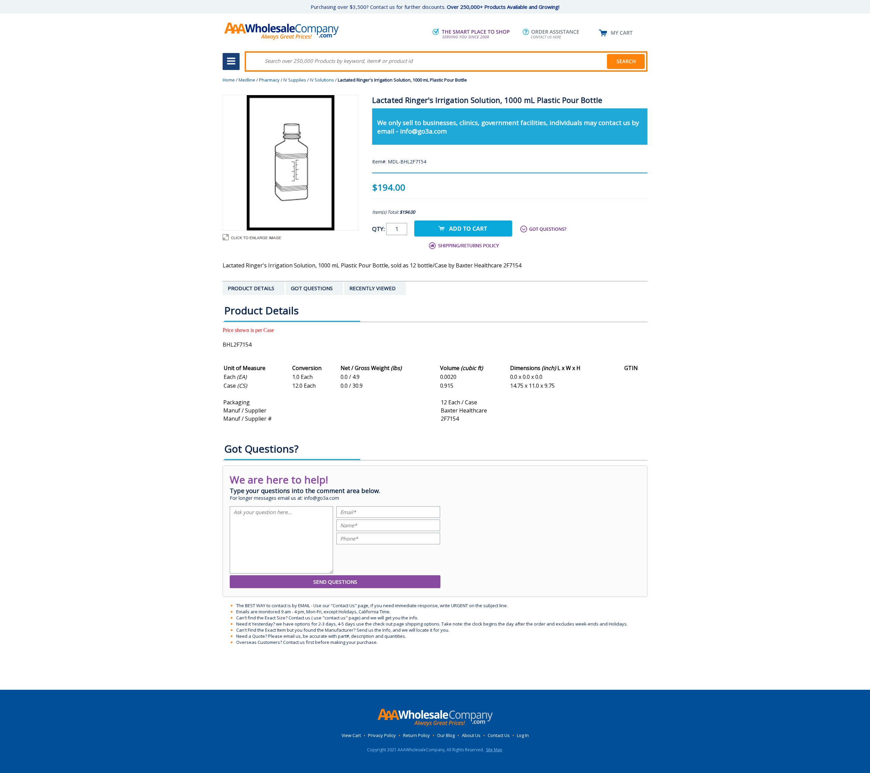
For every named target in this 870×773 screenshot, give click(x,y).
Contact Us (499, 735)
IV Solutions (322, 80)
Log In (523, 735)
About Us (471, 735)
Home (229, 80)
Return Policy (416, 735)
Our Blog (446, 735)
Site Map (494, 750)
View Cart (351, 735)
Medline (247, 80)
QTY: (379, 229)
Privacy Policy (382, 735)
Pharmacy (269, 80)
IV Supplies (294, 80)
